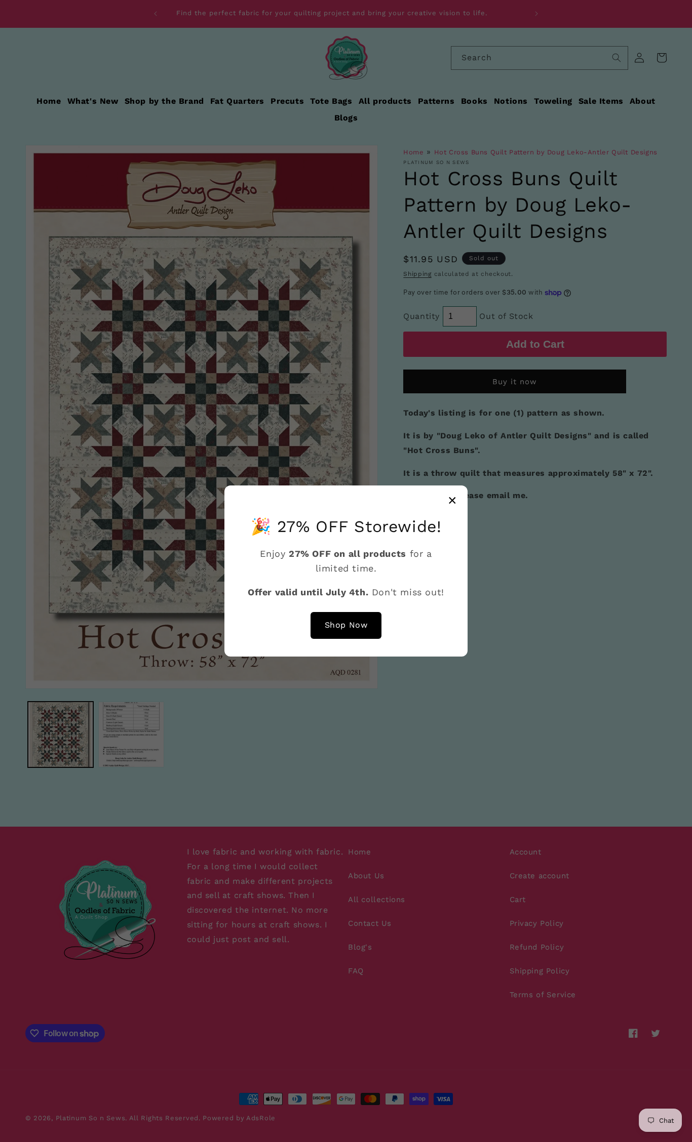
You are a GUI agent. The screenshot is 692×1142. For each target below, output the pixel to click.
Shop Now (346, 625)
